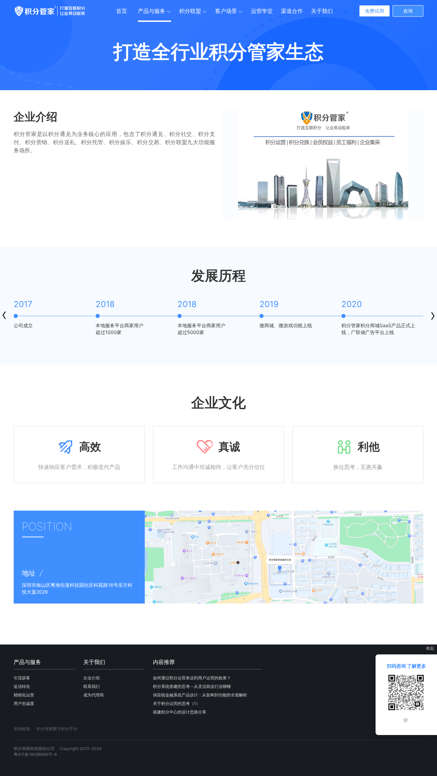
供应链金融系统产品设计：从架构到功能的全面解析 (200, 694)
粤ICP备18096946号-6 (35, 754)
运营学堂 (262, 11)
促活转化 (22, 686)
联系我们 (91, 686)
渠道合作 (292, 11)
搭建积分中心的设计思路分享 (179, 712)
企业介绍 (91, 677)
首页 (121, 11)
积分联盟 (190, 11)
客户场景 (226, 11)
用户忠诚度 (24, 703)
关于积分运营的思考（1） (176, 703)
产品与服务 (151, 11)
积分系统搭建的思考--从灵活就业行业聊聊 (192, 686)
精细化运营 (24, 694)
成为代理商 (93, 694)
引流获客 (22, 677)
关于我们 (322, 11)
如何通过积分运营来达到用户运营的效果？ (192, 677)
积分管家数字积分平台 (57, 728)
